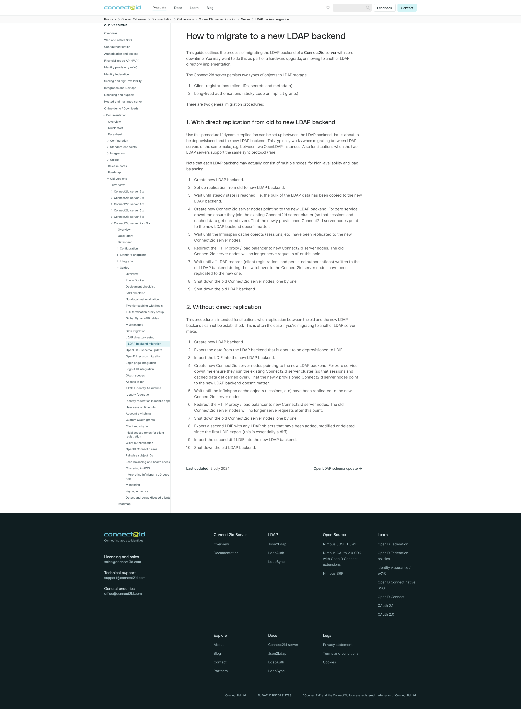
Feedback (384, 8)
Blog (210, 8)
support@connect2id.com (125, 578)
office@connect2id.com (123, 594)
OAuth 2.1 (385, 606)
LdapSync (276, 562)
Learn (194, 8)
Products (159, 8)
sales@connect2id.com (122, 562)
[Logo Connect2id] (122, 7)
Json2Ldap (277, 544)
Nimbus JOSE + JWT (340, 544)
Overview (110, 33)
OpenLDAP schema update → (338, 468)
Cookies (329, 662)
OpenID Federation (393, 544)
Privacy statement (337, 645)
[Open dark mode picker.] (328, 8)
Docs (178, 8)
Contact (407, 8)
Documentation (226, 553)
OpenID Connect (391, 597)
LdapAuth (276, 553)
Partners (221, 671)
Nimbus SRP (333, 573)
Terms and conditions (340, 653)
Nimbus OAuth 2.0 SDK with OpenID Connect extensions (342, 559)
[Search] (368, 8)
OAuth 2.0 (386, 614)
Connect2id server (320, 52)
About (219, 645)
